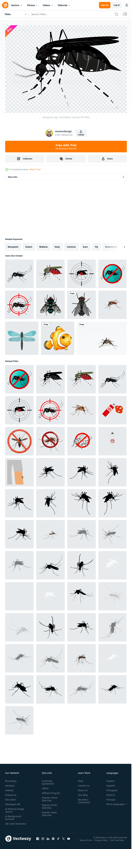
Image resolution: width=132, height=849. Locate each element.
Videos (46, 5)
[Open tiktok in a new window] (58, 840)
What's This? (35, 169)
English (108, 779)
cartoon (71, 245)
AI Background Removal (13, 816)
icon (85, 245)
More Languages (113, 802)
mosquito (13, 245)
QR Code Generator (10, 823)
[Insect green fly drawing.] (50, 303)
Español (108, 783)
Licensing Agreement (47, 780)
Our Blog (81, 793)
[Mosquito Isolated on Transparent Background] (81, 408)
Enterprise (10, 793)
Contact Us (82, 783)
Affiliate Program (50, 791)
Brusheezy (10, 779)
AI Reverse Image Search (14, 808)
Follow (81, 134)
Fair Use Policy (117, 840)
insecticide (111, 245)
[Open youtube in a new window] (68, 840)
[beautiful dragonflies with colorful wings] (21, 336)
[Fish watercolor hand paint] (57, 336)
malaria (43, 245)
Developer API (12, 802)
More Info (12, 175)
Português (109, 788)
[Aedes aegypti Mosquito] (50, 532)
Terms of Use (86, 840)
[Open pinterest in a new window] (53, 840)
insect (28, 245)
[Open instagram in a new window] (43, 840)
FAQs (79, 779)
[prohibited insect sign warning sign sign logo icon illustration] (81, 439)
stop (57, 245)
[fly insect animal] (81, 303)
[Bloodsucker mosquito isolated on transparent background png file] (112, 303)
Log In (117, 5)
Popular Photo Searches (48, 805)
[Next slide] (119, 245)
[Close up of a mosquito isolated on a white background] (102, 336)
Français (108, 797)
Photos (31, 5)
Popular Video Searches (48, 812)
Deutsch (108, 793)
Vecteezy (9, 783)
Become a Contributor (83, 799)
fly (96, 245)
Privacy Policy (101, 840)
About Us (81, 788)
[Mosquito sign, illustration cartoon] (19, 272)
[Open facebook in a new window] (37, 840)
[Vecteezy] (5, 5)
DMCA (44, 786)
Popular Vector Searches (49, 797)
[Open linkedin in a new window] (48, 840)
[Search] (116, 14)
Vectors (15, 5)
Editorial (62, 5)
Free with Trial (66, 146)
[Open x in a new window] (63, 840)
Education (10, 797)
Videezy (9, 788)
